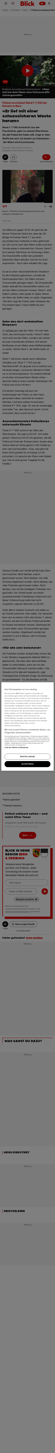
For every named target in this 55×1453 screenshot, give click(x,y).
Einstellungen (27, 756)
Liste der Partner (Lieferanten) (16, 747)
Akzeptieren (27, 764)
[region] (27, 726)
